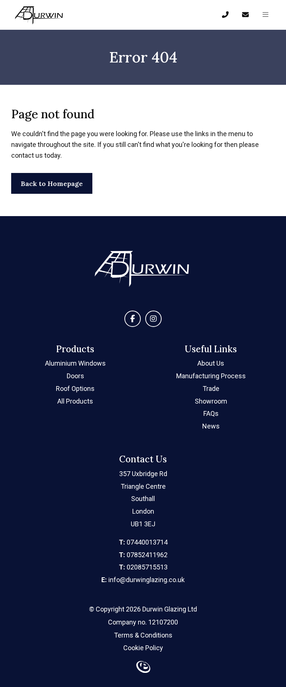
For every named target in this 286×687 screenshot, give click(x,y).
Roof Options (75, 388)
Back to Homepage (52, 183)
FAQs (211, 413)
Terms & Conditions (143, 635)
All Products (75, 401)
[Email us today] (245, 15)
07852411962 (143, 555)
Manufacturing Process (211, 376)
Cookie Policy (143, 648)
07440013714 (143, 542)
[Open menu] (265, 15)
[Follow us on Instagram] (153, 319)
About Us (210, 363)
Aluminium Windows (75, 363)
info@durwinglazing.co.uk (143, 580)
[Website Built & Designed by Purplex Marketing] (143, 668)
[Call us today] (225, 15)
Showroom (211, 401)
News (211, 426)
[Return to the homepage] (39, 15)
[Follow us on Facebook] (132, 319)
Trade (211, 388)
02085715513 (143, 567)
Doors (75, 376)
